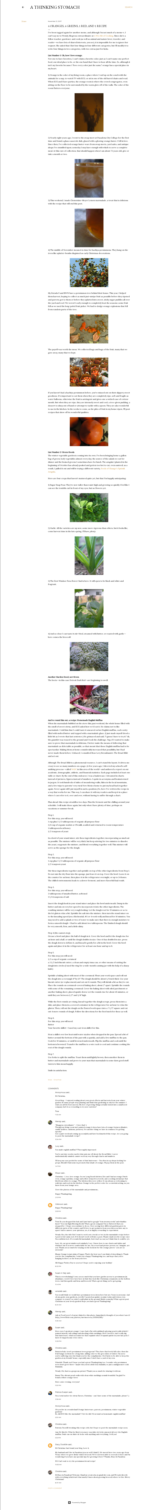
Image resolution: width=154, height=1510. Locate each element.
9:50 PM (58, 1385)
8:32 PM (58, 1266)
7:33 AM (58, 1115)
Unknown (59, 1204)
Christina (58, 1218)
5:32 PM (58, 1438)
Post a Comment (55, 1488)
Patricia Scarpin (61, 1392)
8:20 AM (58, 1305)
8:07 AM (58, 1483)
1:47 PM (58, 1166)
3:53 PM (58, 1211)
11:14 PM (58, 1284)
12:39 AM (58, 1321)
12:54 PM (58, 1139)
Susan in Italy (60, 1273)
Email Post (57, 1080)
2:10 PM (58, 1197)
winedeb (58, 1291)
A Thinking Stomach (55, 7)
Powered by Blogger (79, 1502)
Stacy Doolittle (61, 1444)
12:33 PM (58, 1341)
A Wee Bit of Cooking (103, 36)
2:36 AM (58, 1399)
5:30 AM (58, 1417)
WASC (74, 769)
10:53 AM (58, 1464)
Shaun (58, 1173)
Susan (57, 1328)
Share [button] (24, 21)
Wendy (58, 1121)
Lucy (57, 1146)
